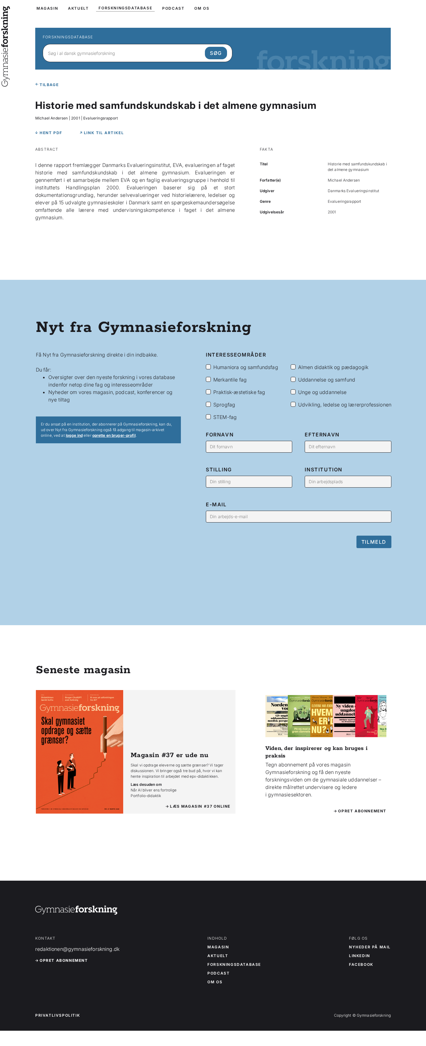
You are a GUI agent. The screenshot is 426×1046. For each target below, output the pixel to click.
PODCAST (173, 8)
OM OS (201, 8)
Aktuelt (217, 956)
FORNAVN (220, 434)
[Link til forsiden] (5, 82)
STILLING (219, 469)
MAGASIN (47, 8)
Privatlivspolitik (57, 1015)
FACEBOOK (361, 964)
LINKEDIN (359, 956)
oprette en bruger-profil (114, 435)
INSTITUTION (323, 469)
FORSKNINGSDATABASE (125, 8)
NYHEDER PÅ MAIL (370, 947)
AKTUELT (78, 8)
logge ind (74, 435)
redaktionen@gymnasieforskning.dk (77, 949)
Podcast (218, 973)
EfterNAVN (322, 434)
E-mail (216, 504)
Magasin (218, 947)
